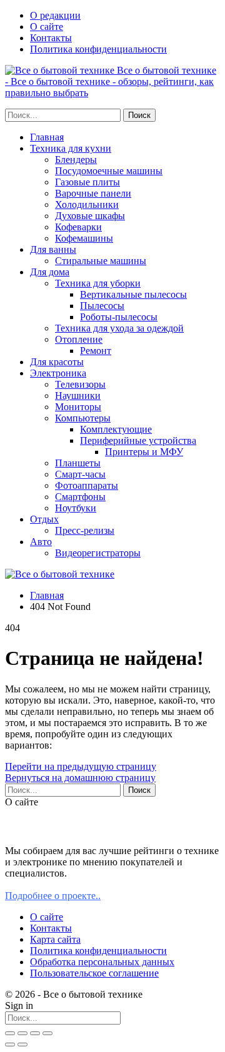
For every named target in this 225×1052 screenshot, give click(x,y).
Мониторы (78, 406)
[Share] (23, 1033)
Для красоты (57, 361)
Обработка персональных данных (102, 961)
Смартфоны (80, 496)
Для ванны (53, 249)
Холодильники (87, 204)
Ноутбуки (75, 508)
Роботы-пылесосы (119, 317)
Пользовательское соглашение (94, 973)
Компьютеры (83, 418)
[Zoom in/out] (47, 1033)
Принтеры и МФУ (144, 451)
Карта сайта (55, 939)
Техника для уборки (98, 283)
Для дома (49, 272)
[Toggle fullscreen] (35, 1033)
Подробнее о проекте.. (53, 895)
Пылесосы (102, 305)
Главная (47, 137)
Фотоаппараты (86, 485)
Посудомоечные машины (108, 170)
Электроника (58, 373)
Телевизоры (80, 384)
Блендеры (76, 159)
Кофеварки (78, 227)
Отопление (78, 339)
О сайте (46, 26)
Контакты (51, 37)
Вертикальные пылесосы (133, 294)
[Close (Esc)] (10, 1033)
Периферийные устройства (138, 440)
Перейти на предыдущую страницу (80, 766)
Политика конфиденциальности (98, 49)
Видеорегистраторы (98, 553)
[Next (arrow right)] (23, 1044)
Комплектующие (116, 429)
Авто (41, 541)
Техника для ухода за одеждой (119, 328)
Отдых (44, 519)
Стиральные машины (100, 260)
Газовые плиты (87, 182)
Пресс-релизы (84, 530)
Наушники (78, 395)
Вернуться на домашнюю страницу (80, 777)
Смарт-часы (80, 474)
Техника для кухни (70, 148)
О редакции (55, 15)
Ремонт (95, 350)
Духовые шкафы (90, 215)
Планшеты (78, 463)
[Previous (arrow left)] (10, 1044)
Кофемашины (84, 238)
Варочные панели (93, 193)
